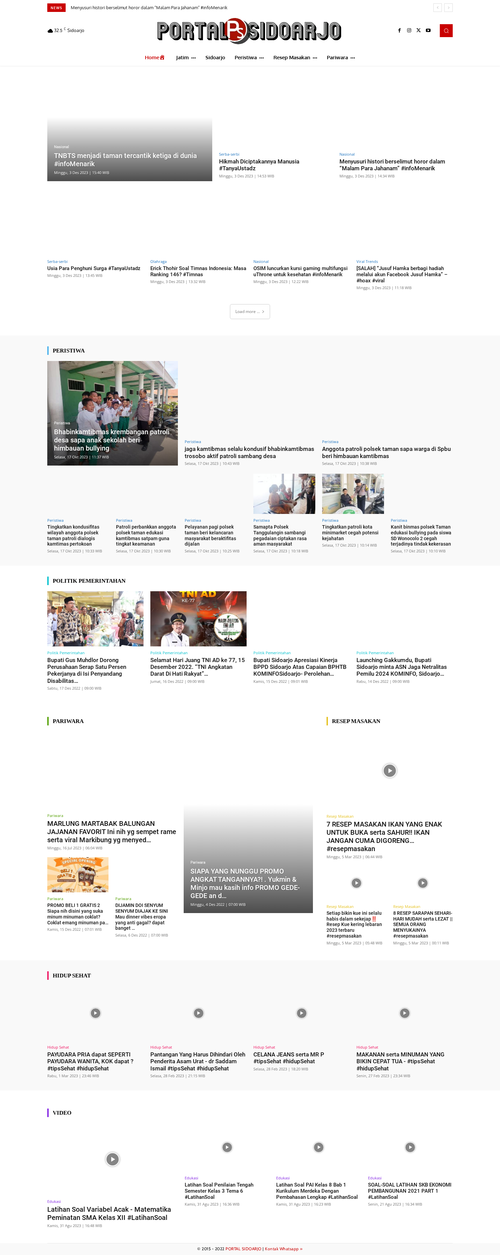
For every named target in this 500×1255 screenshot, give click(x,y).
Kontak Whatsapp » (284, 1248)
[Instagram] (409, 30)
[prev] (437, 7)
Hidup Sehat (58, 1047)
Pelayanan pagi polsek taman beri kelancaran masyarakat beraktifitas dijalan (210, 535)
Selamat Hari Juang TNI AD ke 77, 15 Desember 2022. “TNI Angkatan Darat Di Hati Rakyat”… (197, 667)
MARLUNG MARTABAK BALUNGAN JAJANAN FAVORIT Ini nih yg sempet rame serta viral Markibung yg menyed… (111, 831)
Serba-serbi (229, 154)
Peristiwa (62, 423)
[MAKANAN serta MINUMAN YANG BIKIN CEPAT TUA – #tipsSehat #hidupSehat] (404, 1013)
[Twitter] (418, 30)
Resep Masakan (340, 816)
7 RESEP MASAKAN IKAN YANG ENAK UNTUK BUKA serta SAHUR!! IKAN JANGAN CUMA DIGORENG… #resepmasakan (384, 836)
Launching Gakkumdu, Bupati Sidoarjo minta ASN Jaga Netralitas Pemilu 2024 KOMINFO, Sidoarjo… (401, 667)
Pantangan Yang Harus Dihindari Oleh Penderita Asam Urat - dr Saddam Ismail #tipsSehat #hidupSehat (197, 1061)
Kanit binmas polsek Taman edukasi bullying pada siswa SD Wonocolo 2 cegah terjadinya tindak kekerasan (421, 535)
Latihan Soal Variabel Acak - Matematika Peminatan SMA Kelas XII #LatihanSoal (109, 1213)
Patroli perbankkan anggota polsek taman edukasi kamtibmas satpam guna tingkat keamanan (146, 535)
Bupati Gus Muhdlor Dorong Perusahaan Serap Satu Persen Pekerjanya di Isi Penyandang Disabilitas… (86, 670)
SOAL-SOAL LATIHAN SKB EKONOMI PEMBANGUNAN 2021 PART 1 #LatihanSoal (409, 1191)
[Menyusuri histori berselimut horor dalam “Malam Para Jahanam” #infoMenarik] (396, 111)
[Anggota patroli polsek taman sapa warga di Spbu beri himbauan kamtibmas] (387, 398)
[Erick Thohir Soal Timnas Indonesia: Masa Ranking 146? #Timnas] (198, 227)
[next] (448, 7)
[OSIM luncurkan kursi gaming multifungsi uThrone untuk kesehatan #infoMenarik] (301, 227)
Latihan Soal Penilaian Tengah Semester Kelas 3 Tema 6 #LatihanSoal (219, 1191)
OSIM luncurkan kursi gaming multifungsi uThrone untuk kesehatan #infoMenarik (300, 271)
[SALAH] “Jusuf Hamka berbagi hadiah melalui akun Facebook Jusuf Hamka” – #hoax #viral (402, 274)
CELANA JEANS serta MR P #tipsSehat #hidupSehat (288, 1058)
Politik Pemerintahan (66, 653)
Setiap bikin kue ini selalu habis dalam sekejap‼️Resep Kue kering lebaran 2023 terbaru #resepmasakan (354, 924)
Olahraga (158, 261)
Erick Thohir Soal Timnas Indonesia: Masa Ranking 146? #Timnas (198, 271)
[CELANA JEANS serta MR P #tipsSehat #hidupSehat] (301, 1013)
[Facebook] (399, 30)
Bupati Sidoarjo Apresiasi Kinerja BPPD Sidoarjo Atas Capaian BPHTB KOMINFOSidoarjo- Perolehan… (300, 667)
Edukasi (54, 1201)
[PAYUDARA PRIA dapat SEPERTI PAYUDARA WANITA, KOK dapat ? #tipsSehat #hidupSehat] (95, 1013)
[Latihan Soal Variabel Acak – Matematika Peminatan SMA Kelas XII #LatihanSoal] (112, 1159)
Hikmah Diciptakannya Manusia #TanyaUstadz (259, 165)
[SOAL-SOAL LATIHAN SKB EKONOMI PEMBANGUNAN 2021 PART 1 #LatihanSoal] (410, 1147)
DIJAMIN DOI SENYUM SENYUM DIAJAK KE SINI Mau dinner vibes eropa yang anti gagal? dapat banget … (141, 917)
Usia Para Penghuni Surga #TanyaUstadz (117, 7)
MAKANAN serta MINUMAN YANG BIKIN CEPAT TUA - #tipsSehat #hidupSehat (400, 1061)
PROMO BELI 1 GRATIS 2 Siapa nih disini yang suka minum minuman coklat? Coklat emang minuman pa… (78, 914)
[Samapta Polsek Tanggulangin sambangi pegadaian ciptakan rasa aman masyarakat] (284, 494)
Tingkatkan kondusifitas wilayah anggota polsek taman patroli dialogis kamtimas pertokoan (73, 535)
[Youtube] (428, 30)
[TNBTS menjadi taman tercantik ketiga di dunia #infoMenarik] (129, 127)
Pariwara (55, 815)
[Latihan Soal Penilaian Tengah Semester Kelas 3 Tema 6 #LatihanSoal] (227, 1147)
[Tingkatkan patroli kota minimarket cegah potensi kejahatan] (353, 494)
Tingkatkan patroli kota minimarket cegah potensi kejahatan (350, 532)
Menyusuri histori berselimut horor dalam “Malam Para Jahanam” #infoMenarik (392, 165)
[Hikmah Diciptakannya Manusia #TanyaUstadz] (276, 111)
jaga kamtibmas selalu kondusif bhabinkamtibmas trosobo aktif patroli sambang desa (249, 452)
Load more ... (247, 311)
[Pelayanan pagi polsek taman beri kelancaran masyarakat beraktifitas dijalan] (216, 494)
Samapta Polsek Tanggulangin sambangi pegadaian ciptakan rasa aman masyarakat (280, 535)
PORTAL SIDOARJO (244, 1248)
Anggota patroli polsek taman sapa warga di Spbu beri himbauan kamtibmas (386, 452)
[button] (446, 30)
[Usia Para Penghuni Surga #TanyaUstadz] (95, 227)
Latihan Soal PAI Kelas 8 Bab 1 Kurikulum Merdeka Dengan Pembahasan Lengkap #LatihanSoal (317, 1191)
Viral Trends (367, 261)
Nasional (61, 147)
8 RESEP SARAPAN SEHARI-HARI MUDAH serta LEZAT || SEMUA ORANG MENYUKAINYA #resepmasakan (423, 924)
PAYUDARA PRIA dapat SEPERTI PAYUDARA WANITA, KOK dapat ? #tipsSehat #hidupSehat (90, 1061)
